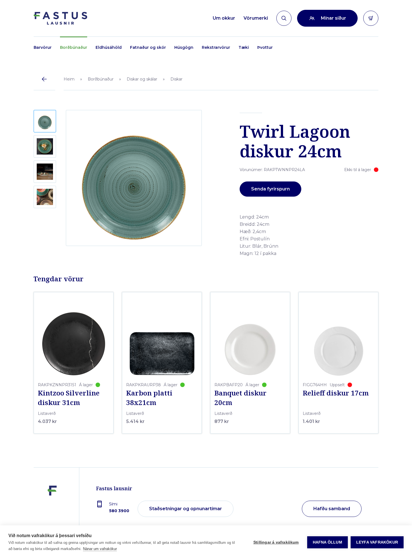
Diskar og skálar (142, 79)
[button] (45, 121)
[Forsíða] (60, 18)
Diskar (176, 79)
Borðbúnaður (73, 47)
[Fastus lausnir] (52, 509)
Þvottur (265, 47)
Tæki (244, 47)
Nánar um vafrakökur (100, 549)
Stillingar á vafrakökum (276, 542)
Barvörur (43, 47)
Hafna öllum (327, 542)
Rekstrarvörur (216, 47)
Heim (69, 79)
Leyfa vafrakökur (377, 542)
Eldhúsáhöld (109, 47)
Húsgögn (183, 47)
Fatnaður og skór (148, 47)
